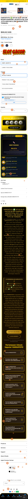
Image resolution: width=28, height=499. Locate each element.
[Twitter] (4, 204)
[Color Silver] (11, 45)
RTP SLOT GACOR (6, 75)
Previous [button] (1, 1)
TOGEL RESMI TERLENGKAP (8, 84)
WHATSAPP (19, 496)
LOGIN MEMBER (14, 336)
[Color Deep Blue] (6, 45)
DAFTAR (13, 496)
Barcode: (9, 25)
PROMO (3, 496)
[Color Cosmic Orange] (2, 45)
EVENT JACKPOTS (6, 63)
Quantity (3, 107)
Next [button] (26, 1)
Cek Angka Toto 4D (14, 127)
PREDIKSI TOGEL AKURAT (8, 80)
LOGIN (8, 496)
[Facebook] (2, 204)
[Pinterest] (6, 204)
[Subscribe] (23, 483)
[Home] (11, 4)
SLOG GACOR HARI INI (7, 88)
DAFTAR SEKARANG (14, 331)
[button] (1, 4)
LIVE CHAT (24, 496)
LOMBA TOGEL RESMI (7, 67)
